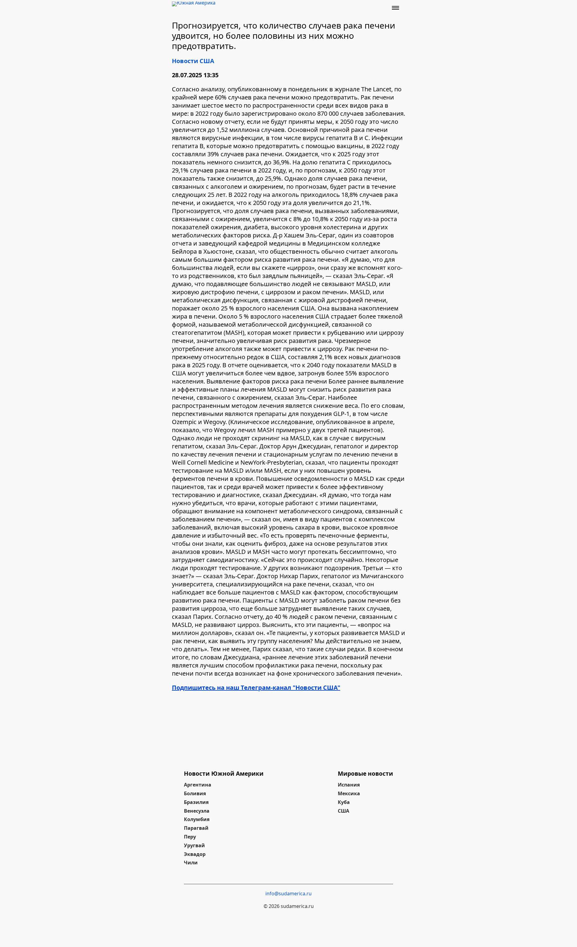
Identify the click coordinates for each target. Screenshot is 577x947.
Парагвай (196, 828)
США (343, 811)
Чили (191, 862)
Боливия (195, 793)
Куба (344, 802)
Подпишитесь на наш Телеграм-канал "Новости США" (256, 687)
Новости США (193, 61)
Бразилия (196, 802)
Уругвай (194, 845)
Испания (349, 784)
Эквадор (195, 854)
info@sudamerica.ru (288, 893)
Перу (190, 836)
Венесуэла (196, 811)
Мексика (349, 793)
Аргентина (197, 784)
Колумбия (196, 819)
